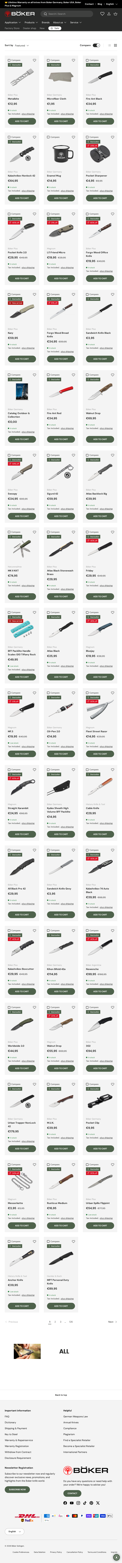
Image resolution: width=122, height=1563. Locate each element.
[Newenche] (100, 947)
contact (72, 1493)
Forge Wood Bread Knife (58, 334)
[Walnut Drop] (100, 392)
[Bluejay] (100, 629)
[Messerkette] (22, 1181)
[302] (100, 1024)
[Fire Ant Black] (100, 77)
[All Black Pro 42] (22, 867)
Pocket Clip (92, 1122)
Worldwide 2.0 (16, 1045)
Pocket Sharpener (96, 175)
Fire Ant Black (94, 98)
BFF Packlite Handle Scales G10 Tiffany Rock (22, 652)
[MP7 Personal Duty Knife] (61, 1258)
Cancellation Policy (75, 1552)
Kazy (10, 332)
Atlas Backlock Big (96, 493)
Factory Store (12, 28)
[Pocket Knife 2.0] (22, 231)
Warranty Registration (17, 1446)
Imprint (114, 1552)
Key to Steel (11, 1434)
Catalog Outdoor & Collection (19, 415)
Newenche (92, 969)
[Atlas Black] (61, 629)
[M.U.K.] (61, 1101)
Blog (100, 4)
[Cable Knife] (100, 787)
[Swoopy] (22, 472)
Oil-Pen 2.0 (53, 731)
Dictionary (10, 1422)
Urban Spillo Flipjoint (98, 1203)
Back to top (61, 1395)
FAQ (7, 1416)
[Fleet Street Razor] (100, 710)
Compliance (69, 1428)
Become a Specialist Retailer (79, 1446)
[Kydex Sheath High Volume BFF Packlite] (61, 787)
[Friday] (100, 549)
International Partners (75, 1452)
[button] (115, 14)
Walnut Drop (93, 413)
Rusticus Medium (57, 1203)
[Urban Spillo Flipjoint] (100, 1181)
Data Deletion (39, 1552)
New (42, 28)
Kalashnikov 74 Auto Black (97, 890)
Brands (46, 22)
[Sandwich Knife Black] (100, 311)
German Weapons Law (75, 1416)
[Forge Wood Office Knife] (100, 231)
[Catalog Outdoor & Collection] (22, 392)
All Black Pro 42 (17, 888)
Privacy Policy (56, 1552)
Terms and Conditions (97, 1552)
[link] (26, 1322)
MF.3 (10, 731)
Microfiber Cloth (56, 98)
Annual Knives (71, 1422)
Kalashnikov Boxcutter (21, 969)
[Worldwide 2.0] (22, 1024)
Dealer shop (29, 28)
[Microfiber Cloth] (61, 77)
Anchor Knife (15, 1280)
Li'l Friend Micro (56, 252)
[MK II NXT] (22, 549)
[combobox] (66, 14)
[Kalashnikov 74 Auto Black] (100, 867)
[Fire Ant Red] (61, 392)
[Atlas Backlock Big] (100, 472)
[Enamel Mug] (61, 154)
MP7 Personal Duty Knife (58, 1281)
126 (71, 1321)
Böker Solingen (18, 1546)
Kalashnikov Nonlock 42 (21, 175)
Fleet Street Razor (96, 731)
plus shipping (28, 113)
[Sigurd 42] (61, 472)
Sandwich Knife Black (98, 332)
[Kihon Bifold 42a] (61, 947)
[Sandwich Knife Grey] (61, 867)
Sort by (9, 45)
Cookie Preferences (21, 1552)
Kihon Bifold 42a (56, 969)
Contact (89, 4)
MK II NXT (13, 570)
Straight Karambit (18, 808)
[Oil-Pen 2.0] (61, 710)
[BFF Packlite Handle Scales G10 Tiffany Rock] (22, 629)
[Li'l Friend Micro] (61, 231)
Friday (89, 570)
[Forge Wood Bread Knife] (61, 311)
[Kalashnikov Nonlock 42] (22, 154)
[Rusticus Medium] (61, 1181)
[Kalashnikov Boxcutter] (22, 947)
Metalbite (13, 98)
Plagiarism (69, 1434)
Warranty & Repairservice (19, 1440)
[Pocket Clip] (100, 1101)
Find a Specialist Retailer (76, 1440)
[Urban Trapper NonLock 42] (22, 1101)
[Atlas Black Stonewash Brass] (61, 549)
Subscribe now (17, 1489)
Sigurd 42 (52, 493)
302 (88, 1045)
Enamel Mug (54, 175)
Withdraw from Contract (18, 1452)
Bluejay (90, 650)
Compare (85, 45)
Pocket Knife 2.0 (17, 252)
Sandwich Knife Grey (59, 888)
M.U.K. (50, 1122)
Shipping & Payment (16, 1428)
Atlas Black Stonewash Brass (60, 572)
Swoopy (12, 493)
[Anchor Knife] (22, 1258)
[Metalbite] (22, 77)
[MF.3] (22, 710)
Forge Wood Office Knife (97, 254)
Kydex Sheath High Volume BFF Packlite (58, 810)
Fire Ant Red (54, 413)
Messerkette (15, 1203)
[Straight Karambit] (22, 787)
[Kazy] (22, 311)
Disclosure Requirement (18, 1458)
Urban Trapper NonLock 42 (22, 1124)
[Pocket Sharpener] (100, 154)
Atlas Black (53, 650)
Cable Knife (92, 808)
